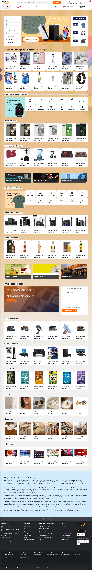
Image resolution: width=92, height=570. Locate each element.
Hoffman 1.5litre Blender (53, 163)
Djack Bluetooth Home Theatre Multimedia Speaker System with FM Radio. (25, 230)
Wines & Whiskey (11, 238)
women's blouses (8, 490)
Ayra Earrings (23, 411)
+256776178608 (6, 537)
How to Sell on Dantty (67, 533)
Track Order (64, 531)
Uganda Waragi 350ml (53, 87)
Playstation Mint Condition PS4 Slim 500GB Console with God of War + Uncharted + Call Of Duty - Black (81, 361)
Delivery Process (66, 537)
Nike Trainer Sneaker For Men (25, 336)
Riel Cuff (35, 411)
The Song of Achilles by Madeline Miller (67, 386)
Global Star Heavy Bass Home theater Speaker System (81, 230)
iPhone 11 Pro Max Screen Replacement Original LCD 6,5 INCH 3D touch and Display (11, 87)
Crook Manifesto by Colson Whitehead (53, 386)
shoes (9, 489)
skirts (18, 490)
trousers (85, 489)
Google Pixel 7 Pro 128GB (53, 138)
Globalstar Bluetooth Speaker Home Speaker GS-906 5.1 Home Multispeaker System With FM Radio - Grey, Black (39, 230)
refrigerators (23, 498)
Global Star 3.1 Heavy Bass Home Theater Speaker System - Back (53, 230)
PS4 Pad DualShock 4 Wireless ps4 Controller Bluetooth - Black (39, 361)
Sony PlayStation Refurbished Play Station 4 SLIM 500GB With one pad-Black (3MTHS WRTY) (67, 361)
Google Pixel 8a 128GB (11, 138)
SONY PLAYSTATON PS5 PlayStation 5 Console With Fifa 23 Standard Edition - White (11, 361)
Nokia (5, 504)
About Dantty (27, 526)
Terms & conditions (28, 531)
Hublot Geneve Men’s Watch (25, 66)
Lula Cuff (50, 411)
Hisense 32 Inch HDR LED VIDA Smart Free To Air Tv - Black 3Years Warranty (67, 462)
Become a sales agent (44, 528)
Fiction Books (9, 369)
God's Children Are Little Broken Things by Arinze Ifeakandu (11, 386)
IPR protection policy (28, 533)
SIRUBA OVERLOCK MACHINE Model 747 (81, 66)
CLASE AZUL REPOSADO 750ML (53, 66)
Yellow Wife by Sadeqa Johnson (39, 386)
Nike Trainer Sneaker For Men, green (81, 336)
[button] (24, 31)
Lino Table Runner (52, 436)
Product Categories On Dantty (46, 537)
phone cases (58, 506)
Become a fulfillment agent (45, 533)
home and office (44, 497)
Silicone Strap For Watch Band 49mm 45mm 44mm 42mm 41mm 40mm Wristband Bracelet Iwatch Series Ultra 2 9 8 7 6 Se (81, 87)
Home (13, 6)
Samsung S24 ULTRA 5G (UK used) (67, 87)
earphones (65, 506)
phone (31, 501)
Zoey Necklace (9, 411)
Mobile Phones (10, 121)
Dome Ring (64, 411)
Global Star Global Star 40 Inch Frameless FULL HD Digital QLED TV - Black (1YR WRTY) (11, 462)
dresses (14, 490)
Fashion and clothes (12, 20)
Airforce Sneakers (66, 336)
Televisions (10, 42)
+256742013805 (6, 539)
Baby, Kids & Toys (11, 30)
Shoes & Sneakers (11, 319)
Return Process (65, 539)
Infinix (13, 504)
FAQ (63, 528)
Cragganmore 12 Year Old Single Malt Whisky (39, 255)
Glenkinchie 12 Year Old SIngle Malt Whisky (53, 255)
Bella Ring (78, 411)
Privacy (13, 567)
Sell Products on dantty (44, 526)
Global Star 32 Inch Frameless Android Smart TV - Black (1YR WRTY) (39, 462)
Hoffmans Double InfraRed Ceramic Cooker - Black (81, 163)
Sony (22, 504)
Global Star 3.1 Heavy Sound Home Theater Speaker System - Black (67, 230)
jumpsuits (22, 490)
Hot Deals (19, 7)
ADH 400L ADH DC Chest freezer (11, 163)
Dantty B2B (41, 539)
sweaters (13, 489)
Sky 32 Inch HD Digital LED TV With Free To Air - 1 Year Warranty (81, 462)
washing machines (42, 498)
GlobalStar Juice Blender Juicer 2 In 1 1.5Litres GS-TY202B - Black (25, 163)
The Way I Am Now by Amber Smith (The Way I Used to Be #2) (81, 386)
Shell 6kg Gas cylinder (25, 87)
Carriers (26, 530)
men (40, 489)
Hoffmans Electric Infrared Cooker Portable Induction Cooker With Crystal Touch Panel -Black (67, 163)
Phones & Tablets (11, 27)
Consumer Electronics (12, 33)
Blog (25, 528)
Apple (19, 504)
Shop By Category (37, 7)
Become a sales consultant (45, 530)
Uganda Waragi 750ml (39, 87)
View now (76, 24)
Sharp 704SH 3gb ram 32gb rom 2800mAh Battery (39, 66)
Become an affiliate (43, 531)
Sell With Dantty (47, 7)
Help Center (64, 526)
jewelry (18, 489)
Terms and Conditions (6, 567)
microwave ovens (15, 498)
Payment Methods (66, 535)
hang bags (82, 490)
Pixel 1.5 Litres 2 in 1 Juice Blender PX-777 (39, 163)
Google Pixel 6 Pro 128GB (81, 138)
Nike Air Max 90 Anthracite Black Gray (39, 336)
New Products (28, 7)
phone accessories (33, 506)
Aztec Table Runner (24, 436)
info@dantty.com (7, 535)
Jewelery (7, 394)
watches (73, 490)
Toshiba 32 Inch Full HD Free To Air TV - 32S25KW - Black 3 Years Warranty (25, 462)
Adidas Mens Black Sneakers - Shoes (11, 336)
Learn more (11, 300)
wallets (6, 492)
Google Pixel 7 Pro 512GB (25, 138)
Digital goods (10, 39)
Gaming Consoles (11, 344)
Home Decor (9, 419)
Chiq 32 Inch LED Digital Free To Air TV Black (53, 462)
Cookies (17, 567)
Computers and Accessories (14, 24)
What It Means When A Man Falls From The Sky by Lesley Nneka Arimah (25, 386)
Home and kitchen (11, 36)
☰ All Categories (6, 7)
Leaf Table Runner (38, 436)
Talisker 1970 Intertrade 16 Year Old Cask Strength (25, 255)
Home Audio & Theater (13, 213)
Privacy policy (27, 537)
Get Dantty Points (43, 535)
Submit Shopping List (69, 310)
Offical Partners (56, 7)
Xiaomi (25, 504)
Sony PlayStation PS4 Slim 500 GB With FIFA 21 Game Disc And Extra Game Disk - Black (53, 361)
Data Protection (27, 535)
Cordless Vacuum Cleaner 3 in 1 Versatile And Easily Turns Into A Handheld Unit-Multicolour (11, 66)
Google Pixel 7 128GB (66, 138)
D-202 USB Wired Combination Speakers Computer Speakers (11, 230)
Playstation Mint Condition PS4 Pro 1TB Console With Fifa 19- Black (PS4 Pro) (25, 361)
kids (48, 489)
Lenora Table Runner (10, 436)
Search (57, 2)
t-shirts (80, 489)
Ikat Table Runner (66, 436)
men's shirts (75, 489)
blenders (35, 498)
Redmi (29, 504)
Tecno (16, 504)
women (43, 489)
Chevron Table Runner (81, 436)
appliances (28, 497)
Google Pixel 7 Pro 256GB (39, 138)
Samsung (9, 504)
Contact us (64, 530)
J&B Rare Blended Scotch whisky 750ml (81, 255)
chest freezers (29, 498)
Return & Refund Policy (29, 539)
